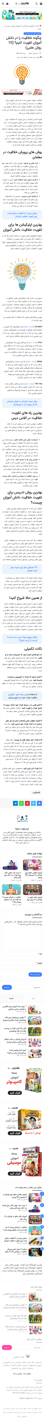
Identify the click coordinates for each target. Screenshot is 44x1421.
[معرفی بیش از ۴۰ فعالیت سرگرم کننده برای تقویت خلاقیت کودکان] (35, 1241)
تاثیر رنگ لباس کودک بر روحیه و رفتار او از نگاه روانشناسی (15, 1029)
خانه (37, 26)
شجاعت (27, 774)
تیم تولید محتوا (33, 53)
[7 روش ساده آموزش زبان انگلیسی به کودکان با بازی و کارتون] (34, 1009)
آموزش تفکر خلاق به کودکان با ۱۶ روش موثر (34, 898)
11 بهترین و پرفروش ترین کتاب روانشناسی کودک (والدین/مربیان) (14, 1018)
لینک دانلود (28, 326)
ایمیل (39, 963)
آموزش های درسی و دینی (32, 33)
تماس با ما (17, 1373)
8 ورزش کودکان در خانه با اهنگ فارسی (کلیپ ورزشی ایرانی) (15, 1040)
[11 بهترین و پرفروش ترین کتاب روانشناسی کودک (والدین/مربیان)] (34, 1020)
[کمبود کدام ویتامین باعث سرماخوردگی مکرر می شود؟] (34, 1053)
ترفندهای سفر (28, 1273)
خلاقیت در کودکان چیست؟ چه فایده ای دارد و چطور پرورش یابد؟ (11, 899)
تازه (33, 998)
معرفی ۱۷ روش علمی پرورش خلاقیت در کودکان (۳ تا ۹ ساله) (16, 1250)
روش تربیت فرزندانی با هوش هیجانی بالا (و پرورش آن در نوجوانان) (22, 403)
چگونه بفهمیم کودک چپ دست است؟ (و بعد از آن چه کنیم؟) (22, 639)
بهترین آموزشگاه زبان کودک (31, 1264)
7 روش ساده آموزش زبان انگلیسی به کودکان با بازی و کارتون (14, 1008)
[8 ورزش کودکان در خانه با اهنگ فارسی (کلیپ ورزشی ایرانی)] (34, 1042)
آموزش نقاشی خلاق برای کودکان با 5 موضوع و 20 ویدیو (33, 875)
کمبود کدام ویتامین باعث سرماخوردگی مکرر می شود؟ (16, 1051)
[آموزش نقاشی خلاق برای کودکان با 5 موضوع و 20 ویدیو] (32, 865)
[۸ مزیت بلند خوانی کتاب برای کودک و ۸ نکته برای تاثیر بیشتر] (11, 865)
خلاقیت (36, 792)
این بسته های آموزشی (18, 694)
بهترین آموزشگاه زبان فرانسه (18, 1270)
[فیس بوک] (39, 803)
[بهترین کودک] (22, 4)
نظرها (11, 998)
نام (40, 953)
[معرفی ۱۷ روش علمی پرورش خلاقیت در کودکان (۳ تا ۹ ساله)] (35, 1252)
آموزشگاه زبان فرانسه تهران (25, 1267)
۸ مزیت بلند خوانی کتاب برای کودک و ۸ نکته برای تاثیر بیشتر (12, 875)
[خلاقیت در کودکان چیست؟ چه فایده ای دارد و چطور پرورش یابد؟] (11, 889)
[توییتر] (33, 803)
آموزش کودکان (28, 26)
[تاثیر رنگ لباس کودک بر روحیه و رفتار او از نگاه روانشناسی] (34, 1031)
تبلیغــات (27, 1373)
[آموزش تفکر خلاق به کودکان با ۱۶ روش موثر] (32, 889)
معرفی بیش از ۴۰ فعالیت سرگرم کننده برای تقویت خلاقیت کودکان (22, 215)
